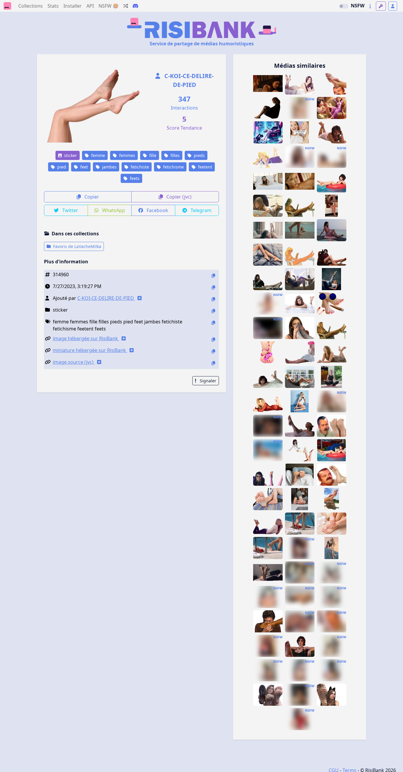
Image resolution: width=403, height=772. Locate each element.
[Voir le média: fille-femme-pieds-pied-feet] (299, 524)
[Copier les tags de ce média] (213, 322)
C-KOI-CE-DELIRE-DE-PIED (188, 80)
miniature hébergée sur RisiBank (90, 350)
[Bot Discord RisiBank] (135, 6)
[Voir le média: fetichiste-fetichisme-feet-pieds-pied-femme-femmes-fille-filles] (331, 132)
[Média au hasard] (125, 6)
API (90, 6)
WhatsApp (113, 210)
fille (152, 155)
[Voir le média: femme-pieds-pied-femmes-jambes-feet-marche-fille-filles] (299, 230)
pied (61, 167)
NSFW (357, 5)
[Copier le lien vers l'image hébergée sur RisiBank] (213, 339)
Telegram (200, 210)
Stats (53, 6)
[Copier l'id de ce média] (213, 275)
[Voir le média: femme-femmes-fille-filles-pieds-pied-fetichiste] (268, 352)
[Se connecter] (392, 6)
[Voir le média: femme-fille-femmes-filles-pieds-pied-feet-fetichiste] (268, 255)
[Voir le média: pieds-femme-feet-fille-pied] (331, 524)
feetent (204, 167)
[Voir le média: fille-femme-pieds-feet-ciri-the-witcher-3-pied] (268, 426)
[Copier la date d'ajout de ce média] (213, 287)
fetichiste (139, 167)
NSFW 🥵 (109, 6)
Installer (72, 6)
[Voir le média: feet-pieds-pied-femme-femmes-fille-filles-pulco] (331, 328)
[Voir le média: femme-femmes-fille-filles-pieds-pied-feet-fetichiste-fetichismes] (331, 230)
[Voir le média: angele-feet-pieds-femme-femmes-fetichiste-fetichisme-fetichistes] (299, 401)
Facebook (156, 210)
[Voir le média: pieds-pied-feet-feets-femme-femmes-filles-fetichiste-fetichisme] (299, 108)
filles (174, 155)
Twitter (69, 210)
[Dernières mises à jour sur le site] (370, 6)
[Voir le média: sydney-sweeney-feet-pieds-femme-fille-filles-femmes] (268, 401)
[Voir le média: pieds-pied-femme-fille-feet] (299, 475)
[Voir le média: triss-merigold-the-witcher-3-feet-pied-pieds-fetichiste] (299, 646)
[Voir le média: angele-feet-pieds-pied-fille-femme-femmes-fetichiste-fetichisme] (331, 279)
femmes (126, 155)
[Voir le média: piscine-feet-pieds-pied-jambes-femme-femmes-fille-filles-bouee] (331, 181)
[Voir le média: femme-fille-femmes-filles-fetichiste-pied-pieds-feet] (268, 230)
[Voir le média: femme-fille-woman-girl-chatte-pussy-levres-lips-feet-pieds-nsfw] (299, 597)
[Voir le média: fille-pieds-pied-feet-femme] (331, 450)
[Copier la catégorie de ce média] (213, 310)
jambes (109, 167)
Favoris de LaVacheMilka (76, 246)
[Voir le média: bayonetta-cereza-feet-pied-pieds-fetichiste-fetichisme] (268, 475)
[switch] (343, 6)
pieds (199, 155)
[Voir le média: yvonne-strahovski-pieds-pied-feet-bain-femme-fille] (299, 426)
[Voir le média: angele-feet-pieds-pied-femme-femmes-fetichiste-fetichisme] (331, 377)
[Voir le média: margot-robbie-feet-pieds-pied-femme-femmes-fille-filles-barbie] (299, 352)
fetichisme (173, 167)
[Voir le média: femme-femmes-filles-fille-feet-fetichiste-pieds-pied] (299, 181)
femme (97, 155)
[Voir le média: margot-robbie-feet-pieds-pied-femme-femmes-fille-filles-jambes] (299, 279)
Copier (91, 197)
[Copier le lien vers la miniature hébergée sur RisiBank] (213, 351)
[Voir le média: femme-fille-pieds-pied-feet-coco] (331, 499)
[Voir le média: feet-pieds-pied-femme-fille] (268, 524)
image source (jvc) (74, 362)
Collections (30, 6)
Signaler (207, 380)
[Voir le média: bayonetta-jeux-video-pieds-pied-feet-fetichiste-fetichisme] (299, 548)
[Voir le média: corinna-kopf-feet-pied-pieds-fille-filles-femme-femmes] (268, 328)
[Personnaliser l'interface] (381, 6)
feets (134, 178)
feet (83, 167)
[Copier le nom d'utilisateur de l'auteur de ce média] (213, 299)
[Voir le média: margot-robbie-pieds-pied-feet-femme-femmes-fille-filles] (299, 377)
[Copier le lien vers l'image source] (213, 363)
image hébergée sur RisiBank (86, 338)
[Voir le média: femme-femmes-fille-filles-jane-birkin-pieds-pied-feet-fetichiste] (268, 206)
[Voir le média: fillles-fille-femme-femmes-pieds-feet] (268, 499)
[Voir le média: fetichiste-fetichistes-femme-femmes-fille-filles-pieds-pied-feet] (299, 303)
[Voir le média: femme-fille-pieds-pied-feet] (299, 499)
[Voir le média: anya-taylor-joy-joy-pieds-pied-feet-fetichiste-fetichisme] (331, 548)
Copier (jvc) (178, 197)
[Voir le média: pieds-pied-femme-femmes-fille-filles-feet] (331, 352)
